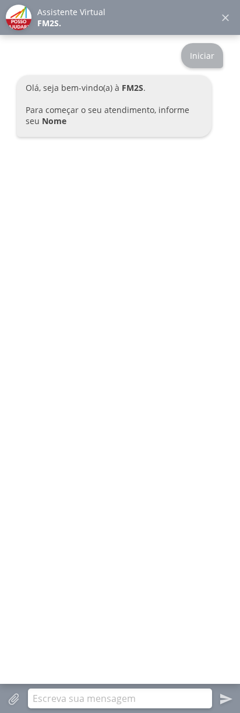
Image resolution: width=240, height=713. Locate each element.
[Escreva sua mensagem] (120, 698)
